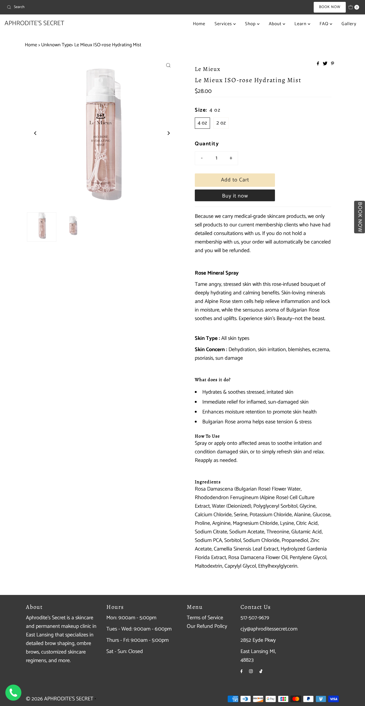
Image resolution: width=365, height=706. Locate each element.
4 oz (202, 123)
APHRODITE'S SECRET (34, 23)
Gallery (348, 24)
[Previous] (35, 133)
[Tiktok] (260, 671)
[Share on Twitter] (325, 64)
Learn (301, 24)
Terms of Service (205, 617)
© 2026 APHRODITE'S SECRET (59, 698)
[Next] (168, 133)
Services (224, 24)
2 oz (221, 123)
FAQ (325, 24)
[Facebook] (241, 671)
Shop (251, 24)
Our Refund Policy (207, 626)
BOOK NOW (329, 7)
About (276, 24)
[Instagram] (251, 671)
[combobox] (62, 7)
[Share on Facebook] (318, 64)
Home (199, 24)
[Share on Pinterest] (332, 64)
